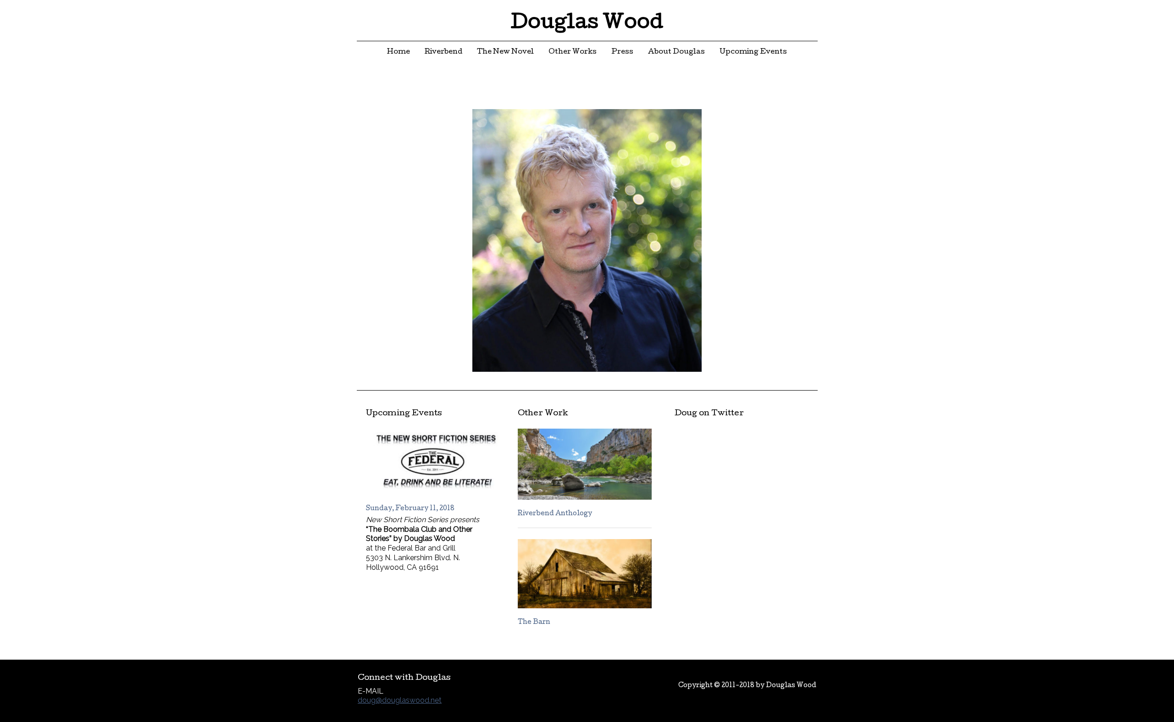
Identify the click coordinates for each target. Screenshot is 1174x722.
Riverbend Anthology (555, 514)
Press (622, 52)
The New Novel (505, 52)
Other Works (572, 52)
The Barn (534, 622)
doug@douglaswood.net (400, 700)
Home (398, 52)
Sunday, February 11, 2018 (410, 509)
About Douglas (676, 52)
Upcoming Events (753, 52)
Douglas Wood (587, 24)
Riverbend (443, 52)
